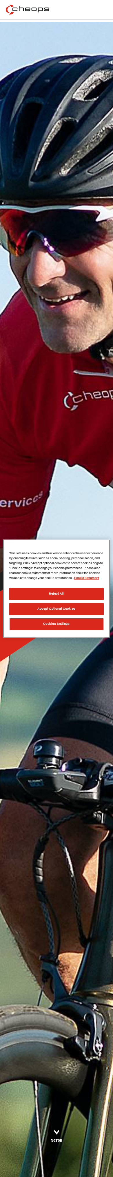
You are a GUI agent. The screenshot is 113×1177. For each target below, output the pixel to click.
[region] (56, 588)
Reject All (56, 593)
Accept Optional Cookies (56, 609)
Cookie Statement (86, 578)
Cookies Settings (56, 624)
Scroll (56, 1140)
